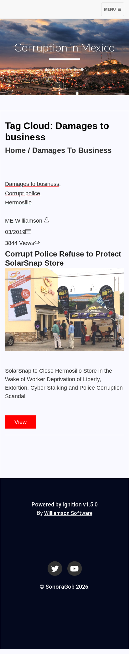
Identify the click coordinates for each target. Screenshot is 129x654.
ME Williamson (23, 221)
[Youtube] (74, 568)
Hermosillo (18, 202)
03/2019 (15, 232)
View (20, 422)
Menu (114, 11)
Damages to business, (33, 184)
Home (15, 150)
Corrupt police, (23, 193)
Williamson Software (68, 513)
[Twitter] (54, 568)
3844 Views (19, 243)
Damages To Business (71, 150)
